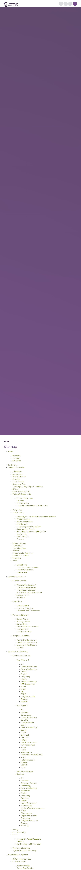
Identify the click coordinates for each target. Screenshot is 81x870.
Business (24, 712)
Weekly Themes (23, 622)
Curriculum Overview (21, 656)
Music (23, 689)
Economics (25, 791)
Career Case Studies (25, 868)
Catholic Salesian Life (17, 577)
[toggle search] (75, 4)
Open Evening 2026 (20, 492)
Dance (23, 725)
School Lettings (19, 543)
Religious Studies (28, 697)
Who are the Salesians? (26, 585)
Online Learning (19, 832)
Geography (25, 677)
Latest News (22, 565)
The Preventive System (26, 587)
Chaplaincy (17, 602)
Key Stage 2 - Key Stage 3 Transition (27, 487)
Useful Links (22, 534)
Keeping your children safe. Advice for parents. (36, 517)
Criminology (26, 786)
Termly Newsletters (25, 570)
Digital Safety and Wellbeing (24, 851)
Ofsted (15, 489)
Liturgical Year (23, 629)
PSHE (23, 694)
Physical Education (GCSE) (32, 755)
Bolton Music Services (21, 859)
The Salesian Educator (26, 590)
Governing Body (19, 484)
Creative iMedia (27, 722)
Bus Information (19, 477)
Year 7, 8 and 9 (23, 660)
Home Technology (29, 682)
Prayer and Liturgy (20, 615)
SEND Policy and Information (29, 844)
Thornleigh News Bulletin (27, 567)
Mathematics (26, 806)
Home (6, 441)
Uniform (15, 551)
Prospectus (17, 510)
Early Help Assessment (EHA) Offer (31, 532)
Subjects (20, 774)
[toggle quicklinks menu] (65, 4)
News (14, 561)
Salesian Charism (19, 581)
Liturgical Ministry (24, 632)
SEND (14, 835)
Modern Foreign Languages (32, 808)
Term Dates (17, 546)
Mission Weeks (23, 606)
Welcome (16, 456)
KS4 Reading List (28, 745)
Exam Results (18, 482)
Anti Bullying (22, 524)
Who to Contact (23, 519)
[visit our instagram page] (61, 4)
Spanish (24, 702)
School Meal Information (22, 553)
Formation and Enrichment (28, 611)
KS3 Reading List (28, 684)
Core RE (20, 647)
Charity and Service (25, 608)
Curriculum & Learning (18, 652)
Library (15, 830)
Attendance (17, 474)
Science (24, 699)
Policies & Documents (21, 494)
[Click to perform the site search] (70, 4)
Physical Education (29, 816)
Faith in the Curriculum (26, 640)
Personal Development (18, 855)
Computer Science (29, 667)
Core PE (24, 720)
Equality (20, 501)
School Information (16, 467)
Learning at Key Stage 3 (27, 642)
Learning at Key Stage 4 (27, 645)
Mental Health (23, 537)
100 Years (16, 458)
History (24, 679)
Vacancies (16, 558)
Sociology (25, 826)
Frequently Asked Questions (29, 527)
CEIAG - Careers (19, 861)
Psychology (26, 818)
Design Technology (29, 669)
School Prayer (22, 619)
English (24, 674)
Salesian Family (23, 595)
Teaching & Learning (21, 848)
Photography (26, 752)
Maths (23, 687)
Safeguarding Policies (26, 529)
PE (22, 692)
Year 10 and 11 (22, 706)
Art (22, 664)
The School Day (19, 548)
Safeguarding (18, 512)
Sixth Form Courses (25, 772)
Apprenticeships (23, 866)
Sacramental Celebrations (27, 627)
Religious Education (20, 636)
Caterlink (16, 479)
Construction (26, 715)
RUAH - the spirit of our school (29, 592)
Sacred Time (22, 624)
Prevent (20, 539)
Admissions (17, 472)
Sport (23, 767)
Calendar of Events (20, 556)
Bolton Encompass (24, 498)
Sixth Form (12, 465)
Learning (20, 841)
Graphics (24, 737)
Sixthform (16, 461)
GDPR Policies (23, 503)
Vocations (21, 597)
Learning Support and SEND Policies (32, 506)
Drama (23, 672)
